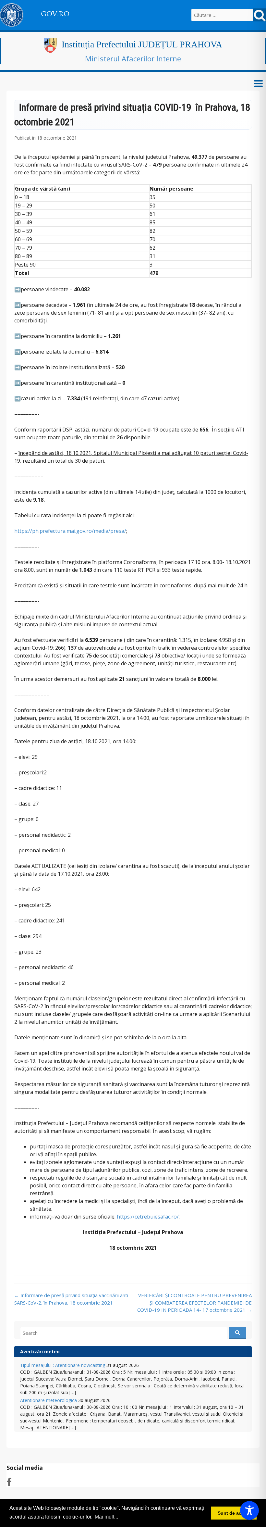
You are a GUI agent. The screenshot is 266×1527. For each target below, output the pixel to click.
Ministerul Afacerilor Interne (133, 58)
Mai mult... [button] (106, 1517)
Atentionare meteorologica (48, 1400)
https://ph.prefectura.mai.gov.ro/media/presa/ (70, 530)
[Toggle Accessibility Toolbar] (249, 1510)
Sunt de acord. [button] (234, 1513)
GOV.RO (55, 14)
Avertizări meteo (40, 1351)
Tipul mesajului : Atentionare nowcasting (62, 1365)
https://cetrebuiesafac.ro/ (148, 1216)
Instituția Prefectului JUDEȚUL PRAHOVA (142, 44)
